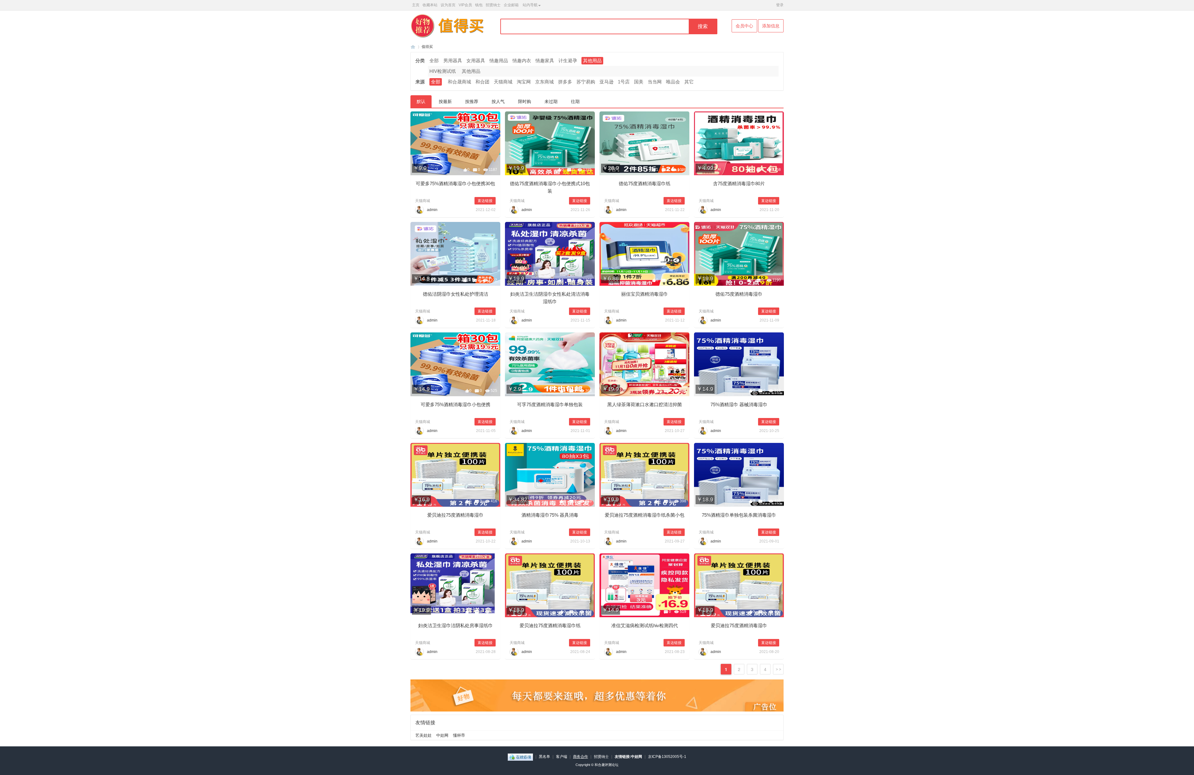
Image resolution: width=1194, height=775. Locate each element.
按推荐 (471, 101)
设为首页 (448, 5)
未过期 (551, 101)
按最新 (445, 101)
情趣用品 (498, 60)
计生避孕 (567, 60)
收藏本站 (430, 5)
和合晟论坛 (412, 46)
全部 (434, 60)
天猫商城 (503, 81)
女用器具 (475, 60)
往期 (575, 101)
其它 (689, 81)
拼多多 (565, 81)
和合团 (482, 81)
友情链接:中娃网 (628, 756)
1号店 (624, 81)
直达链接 (485, 201)
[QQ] (520, 756)
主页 (415, 5)
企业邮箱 (511, 5)
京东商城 (544, 81)
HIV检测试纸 (442, 71)
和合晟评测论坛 (606, 765)
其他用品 (592, 60)
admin (432, 210)
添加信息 (771, 25)
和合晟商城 (459, 81)
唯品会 (673, 81)
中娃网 (442, 735)
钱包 (479, 5)
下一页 (778, 669)
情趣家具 (544, 60)
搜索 (703, 26)
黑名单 (544, 756)
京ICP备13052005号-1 (667, 756)
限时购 (524, 101)
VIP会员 (465, 5)
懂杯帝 (459, 735)
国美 (638, 81)
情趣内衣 (521, 60)
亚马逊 (606, 81)
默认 (421, 101)
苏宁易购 (585, 81)
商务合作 (580, 756)
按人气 (498, 101)
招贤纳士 (493, 5)
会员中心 (744, 25)
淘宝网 (524, 81)
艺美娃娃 (423, 735)
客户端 (561, 756)
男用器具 (452, 60)
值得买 (427, 47)
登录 (780, 5)
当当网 (655, 81)
